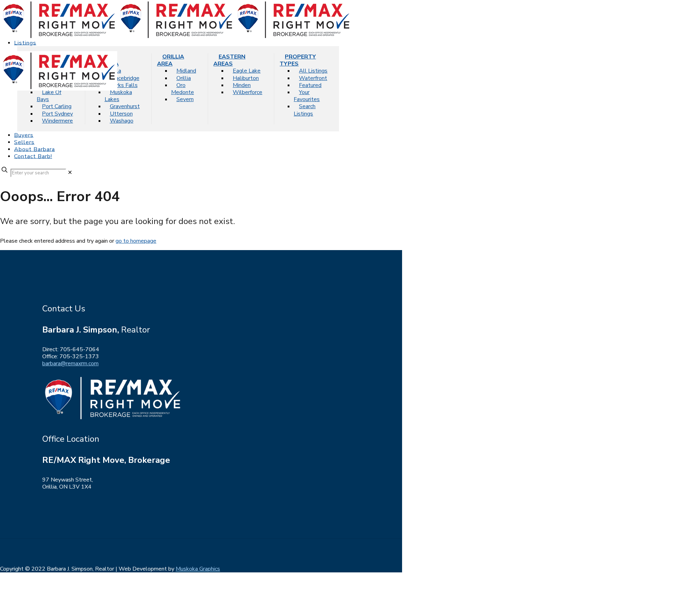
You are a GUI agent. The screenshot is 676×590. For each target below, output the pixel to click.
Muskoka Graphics (198, 569)
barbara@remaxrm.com (70, 363)
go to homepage (135, 241)
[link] (70, 172)
